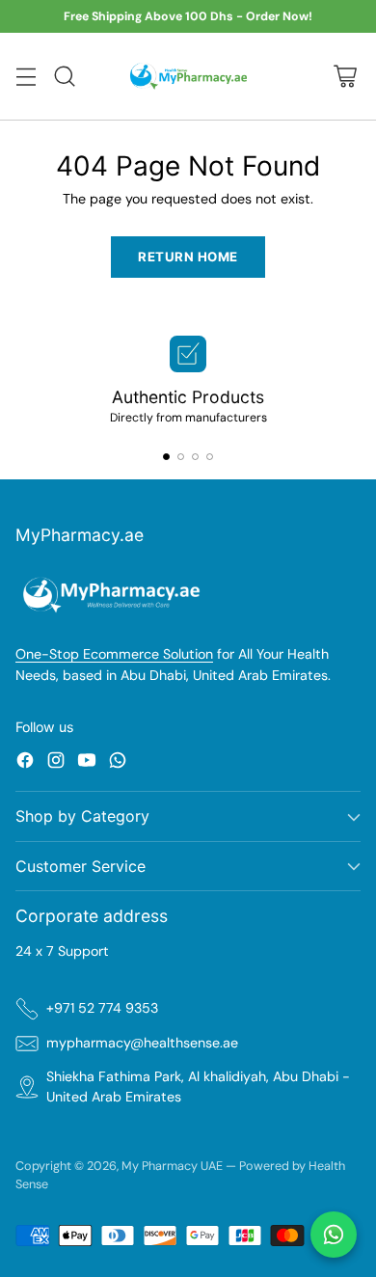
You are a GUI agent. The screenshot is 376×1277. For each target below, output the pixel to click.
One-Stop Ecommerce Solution (114, 654)
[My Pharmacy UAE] (188, 76)
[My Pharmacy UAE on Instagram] (55, 762)
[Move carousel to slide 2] (180, 456)
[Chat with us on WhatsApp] (333, 1234)
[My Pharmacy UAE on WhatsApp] (117, 762)
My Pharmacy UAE (172, 1165)
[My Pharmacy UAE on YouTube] (86, 762)
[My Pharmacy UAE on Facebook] (25, 762)
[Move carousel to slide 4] (209, 456)
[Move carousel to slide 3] (195, 456)
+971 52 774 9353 (102, 1008)
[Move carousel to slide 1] (166, 456)
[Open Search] (64, 76)
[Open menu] (25, 76)
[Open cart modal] (344, 76)
